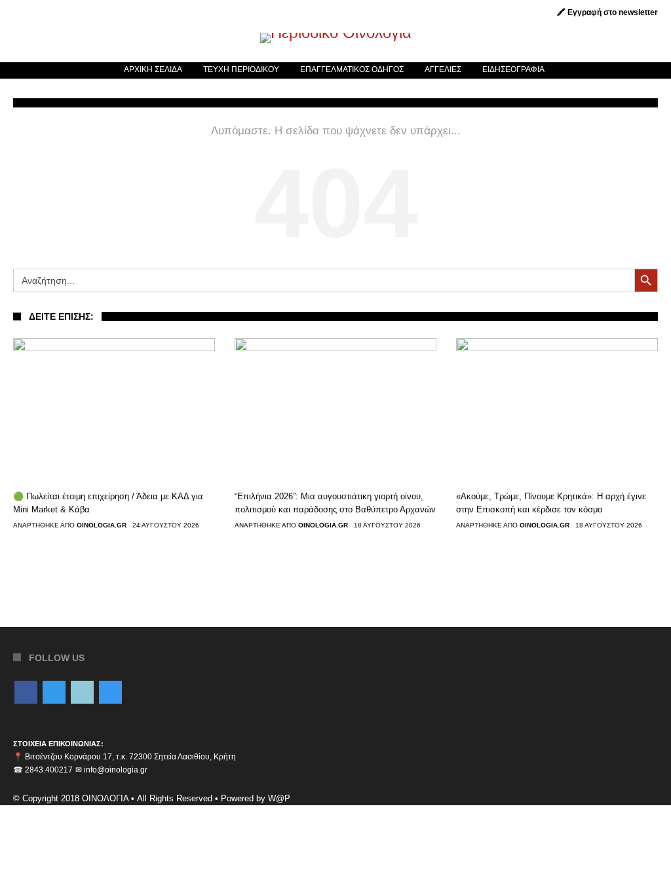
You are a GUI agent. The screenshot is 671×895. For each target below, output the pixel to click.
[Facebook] (25, 693)
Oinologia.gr (101, 525)
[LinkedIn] (82, 693)
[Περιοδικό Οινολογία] (336, 32)
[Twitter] (54, 693)
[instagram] (110, 693)
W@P (279, 798)
